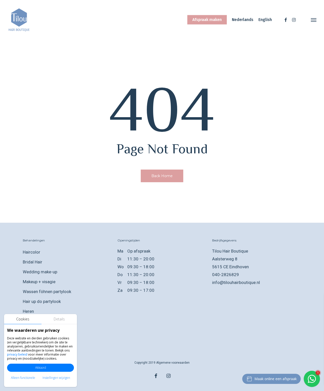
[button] (314, 19)
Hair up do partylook (42, 301)
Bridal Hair (32, 261)
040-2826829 (225, 274)
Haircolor (31, 252)
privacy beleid (17, 354)
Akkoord (40, 367)
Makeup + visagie (39, 281)
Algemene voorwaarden (173, 362)
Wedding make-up (40, 271)
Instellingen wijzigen (56, 378)
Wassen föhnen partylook (47, 291)
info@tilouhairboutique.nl (236, 282)
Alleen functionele (23, 378)
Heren (28, 311)
